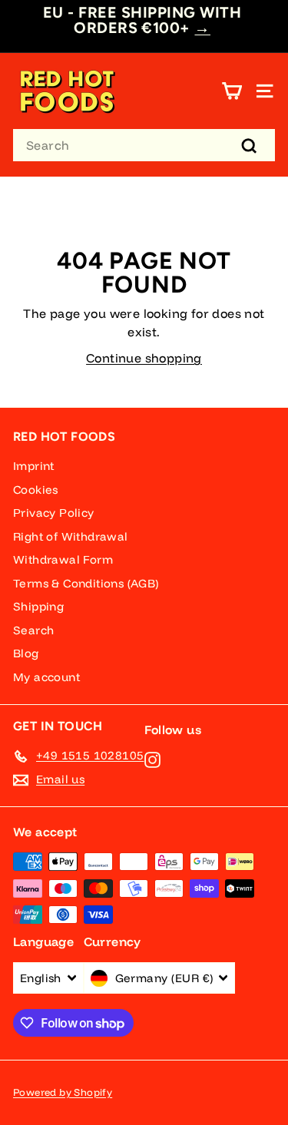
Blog (26, 653)
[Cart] (232, 91)
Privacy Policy (53, 512)
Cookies (35, 489)
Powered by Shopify (62, 1092)
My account (46, 677)
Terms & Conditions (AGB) (86, 583)
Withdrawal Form (63, 559)
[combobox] (144, 145)
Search (33, 630)
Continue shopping (144, 358)
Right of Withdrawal (70, 536)
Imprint (34, 465)
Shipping (38, 606)
